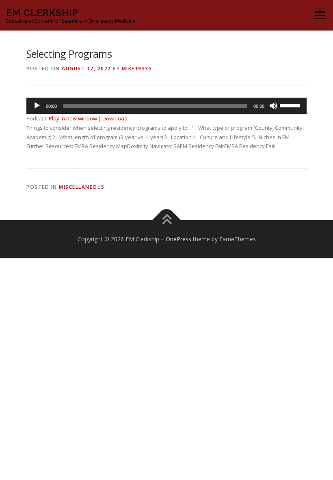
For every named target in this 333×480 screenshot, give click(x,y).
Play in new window (73, 118)
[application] (166, 106)
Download (115, 118)
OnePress (178, 239)
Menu (320, 15)
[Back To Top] (166, 219)
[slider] (291, 105)
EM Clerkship (42, 12)
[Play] (37, 106)
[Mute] (273, 106)
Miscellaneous (82, 186)
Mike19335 (137, 68)
